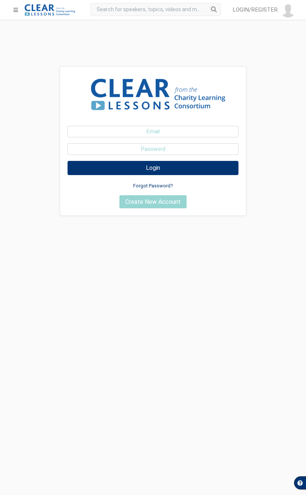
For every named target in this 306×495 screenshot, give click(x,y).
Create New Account (153, 201)
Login (153, 167)
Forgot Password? (153, 186)
